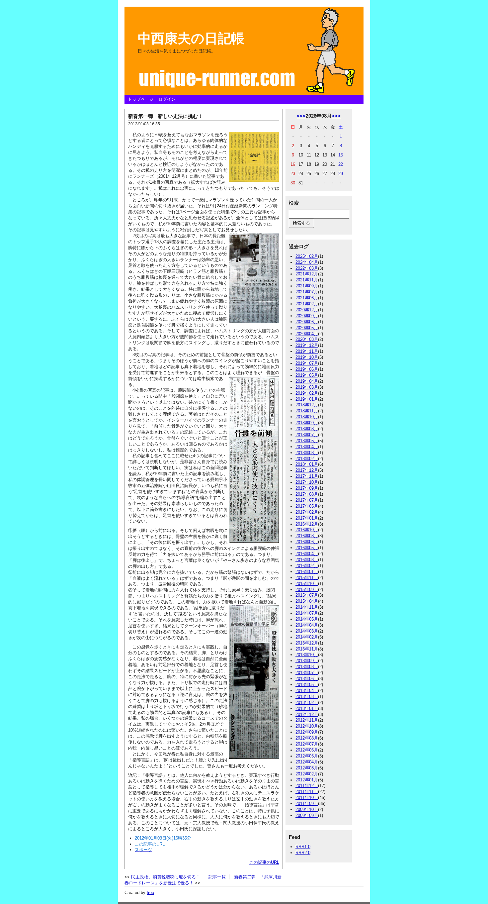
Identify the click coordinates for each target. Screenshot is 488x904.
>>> (336, 116)
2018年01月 (306, 464)
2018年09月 (306, 422)
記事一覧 (217, 876)
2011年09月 (306, 803)
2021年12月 (306, 273)
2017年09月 (306, 488)
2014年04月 (306, 625)
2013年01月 (306, 708)
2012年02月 (306, 773)
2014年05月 (306, 619)
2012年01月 (306, 779)
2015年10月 (306, 583)
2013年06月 (306, 678)
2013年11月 (306, 649)
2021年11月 (306, 279)
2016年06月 (306, 541)
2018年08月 (306, 428)
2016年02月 (306, 565)
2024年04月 (306, 262)
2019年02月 (306, 393)
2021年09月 (306, 285)
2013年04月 (306, 690)
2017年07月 (306, 500)
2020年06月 (306, 321)
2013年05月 (306, 684)
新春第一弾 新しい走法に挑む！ (165, 116)
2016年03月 (306, 559)
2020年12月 (306, 309)
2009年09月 (306, 815)
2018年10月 (306, 416)
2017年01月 (306, 518)
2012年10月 (306, 726)
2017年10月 (306, 482)
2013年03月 (306, 696)
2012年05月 (306, 755)
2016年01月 (306, 571)
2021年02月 (306, 303)
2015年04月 (306, 601)
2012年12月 (306, 714)
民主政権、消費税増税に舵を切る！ (165, 876)
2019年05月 (306, 375)
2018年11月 (306, 410)
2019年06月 (306, 369)
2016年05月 (306, 547)
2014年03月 (306, 631)
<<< (301, 116)
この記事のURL (264, 862)
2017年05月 (306, 506)
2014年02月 (306, 637)
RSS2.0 (302, 852)
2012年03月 (306, 767)
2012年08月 (306, 738)
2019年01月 (306, 399)
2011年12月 (306, 785)
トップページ (141, 99)
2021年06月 (306, 297)
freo (150, 892)
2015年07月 (306, 595)
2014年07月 (306, 613)
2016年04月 (306, 553)
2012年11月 (306, 720)
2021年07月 (306, 291)
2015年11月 (306, 577)
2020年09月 (306, 315)
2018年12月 (306, 404)
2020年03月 (306, 339)
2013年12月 (306, 643)
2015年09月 (306, 589)
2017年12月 (306, 470)
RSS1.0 (302, 846)
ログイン (167, 99)
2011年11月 (306, 791)
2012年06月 (306, 750)
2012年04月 (306, 761)
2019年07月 (306, 363)
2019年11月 (306, 351)
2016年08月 (306, 535)
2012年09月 (306, 732)
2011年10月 (306, 797)
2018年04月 (306, 446)
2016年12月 (306, 524)
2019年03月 (306, 387)
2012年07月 (306, 744)
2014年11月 (306, 607)
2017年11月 (306, 476)
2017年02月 (306, 512)
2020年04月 (306, 333)
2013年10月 (306, 654)
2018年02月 (306, 458)
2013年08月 (306, 666)
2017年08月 (306, 494)
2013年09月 (306, 660)
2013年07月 (306, 672)
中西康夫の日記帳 (191, 38)
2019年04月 (306, 381)
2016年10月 (306, 529)
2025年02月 (306, 256)
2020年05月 (306, 327)
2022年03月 (306, 268)
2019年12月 (306, 345)
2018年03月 (306, 452)
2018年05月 (306, 440)
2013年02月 (306, 702)
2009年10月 (306, 809)
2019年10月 (306, 357)
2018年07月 (306, 434)
